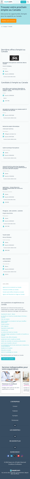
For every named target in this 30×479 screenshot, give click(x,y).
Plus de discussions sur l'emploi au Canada (12, 355)
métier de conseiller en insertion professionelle (13, 341)
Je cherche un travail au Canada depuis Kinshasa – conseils (14, 317)
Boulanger (5, 68)
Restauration (5, 215)
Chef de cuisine (6, 171)
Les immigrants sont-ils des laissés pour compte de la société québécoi (15, 346)
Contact (15, 406)
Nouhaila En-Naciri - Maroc (8, 314)
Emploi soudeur (5, 324)
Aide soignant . (5, 326)
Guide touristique (6, 150)
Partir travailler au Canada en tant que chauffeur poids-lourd (13, 322)
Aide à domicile (6, 264)
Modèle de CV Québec (7, 348)
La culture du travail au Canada (9, 332)
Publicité (15, 411)
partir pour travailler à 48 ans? (9, 343)
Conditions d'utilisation (15, 464)
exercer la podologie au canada (9, 352)
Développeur (5, 131)
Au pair (4, 93)
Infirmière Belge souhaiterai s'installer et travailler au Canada (15, 335)
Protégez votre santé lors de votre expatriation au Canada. (10, 388)
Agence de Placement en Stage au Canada (13, 294)
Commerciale (4, 330)
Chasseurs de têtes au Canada (10, 289)
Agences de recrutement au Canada (12, 287)
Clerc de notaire (5, 319)
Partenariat (15, 420)
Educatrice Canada (6, 350)
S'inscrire (23, 2)
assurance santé (7, 385)
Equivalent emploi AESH (7, 328)
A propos (15, 415)
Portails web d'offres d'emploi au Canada (13, 292)
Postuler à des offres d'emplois (9, 337)
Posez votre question (8, 358)
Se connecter (16, 2)
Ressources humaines (7, 191)
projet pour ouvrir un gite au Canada (10, 339)
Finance (4, 112)
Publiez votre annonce (8, 21)
